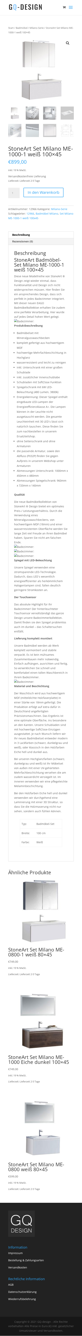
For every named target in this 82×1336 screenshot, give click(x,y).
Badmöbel (21, 28)
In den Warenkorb (43, 192)
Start (11, 28)
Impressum (15, 1253)
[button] (67, 43)
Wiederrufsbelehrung (22, 1299)
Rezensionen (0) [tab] (22, 241)
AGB (11, 1284)
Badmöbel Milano (47, 213)
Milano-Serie (37, 28)
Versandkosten (17, 1267)
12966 (30, 213)
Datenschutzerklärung (22, 1292)
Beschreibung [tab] (21, 235)
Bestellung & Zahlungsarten (26, 1260)
